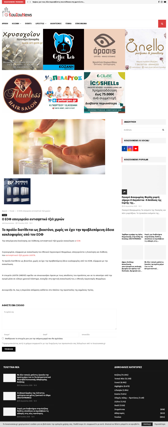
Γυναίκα (117, 417)
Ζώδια (117, 402)
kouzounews (9, 223)
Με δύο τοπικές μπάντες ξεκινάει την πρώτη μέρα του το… (55, 2)
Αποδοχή (147, 424)
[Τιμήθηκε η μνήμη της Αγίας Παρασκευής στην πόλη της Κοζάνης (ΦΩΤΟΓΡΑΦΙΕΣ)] (132, 225)
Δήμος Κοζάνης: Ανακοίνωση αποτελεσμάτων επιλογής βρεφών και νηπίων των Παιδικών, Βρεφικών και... (132, 266)
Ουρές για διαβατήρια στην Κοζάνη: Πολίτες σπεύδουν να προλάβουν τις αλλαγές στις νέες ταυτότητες (33, 411)
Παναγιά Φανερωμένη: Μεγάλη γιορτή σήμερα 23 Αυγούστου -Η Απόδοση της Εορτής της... (141, 200)
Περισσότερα (159, 424)
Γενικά (68, 23)
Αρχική (5, 23)
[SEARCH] (163, 130)
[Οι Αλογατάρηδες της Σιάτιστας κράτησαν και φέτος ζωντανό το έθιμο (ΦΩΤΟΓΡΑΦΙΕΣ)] (9, 396)
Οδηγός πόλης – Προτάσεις (126, 398)
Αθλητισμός (56, 23)
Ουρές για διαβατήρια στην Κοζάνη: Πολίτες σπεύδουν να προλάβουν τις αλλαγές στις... (154, 237)
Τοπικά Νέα (119, 379)
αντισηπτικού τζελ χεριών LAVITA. (21, 255)
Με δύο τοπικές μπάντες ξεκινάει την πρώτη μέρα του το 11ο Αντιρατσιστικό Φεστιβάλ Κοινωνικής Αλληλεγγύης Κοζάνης (34, 378)
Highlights (118, 386)
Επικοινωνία (81, 23)
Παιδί (116, 405)
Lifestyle (40, 23)
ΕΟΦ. (78, 241)
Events (28, 23)
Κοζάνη (15, 23)
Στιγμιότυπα (119, 409)
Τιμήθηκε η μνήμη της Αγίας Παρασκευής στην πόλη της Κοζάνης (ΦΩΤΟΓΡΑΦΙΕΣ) (132, 236)
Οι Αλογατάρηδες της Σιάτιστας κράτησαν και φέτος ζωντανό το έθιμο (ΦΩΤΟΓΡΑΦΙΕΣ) (34, 395)
